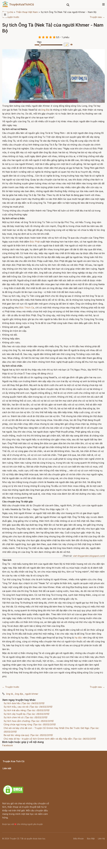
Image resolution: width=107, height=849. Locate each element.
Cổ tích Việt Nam (11, 764)
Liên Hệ (101, 838)
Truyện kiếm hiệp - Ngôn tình (18, 778)
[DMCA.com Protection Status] (13, 794)
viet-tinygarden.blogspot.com (88, 555)
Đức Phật (35, 241)
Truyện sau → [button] (97, 17)
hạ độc (78, 637)
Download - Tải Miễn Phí (16, 782)
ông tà (9, 693)
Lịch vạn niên (10, 771)
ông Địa (45, 109)
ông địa (19, 693)
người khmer (31, 693)
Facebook (7, 745)
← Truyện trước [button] (10, 17)
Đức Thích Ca (26, 307)
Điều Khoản (78, 838)
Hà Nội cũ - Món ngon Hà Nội (19, 775)
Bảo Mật (91, 838)
